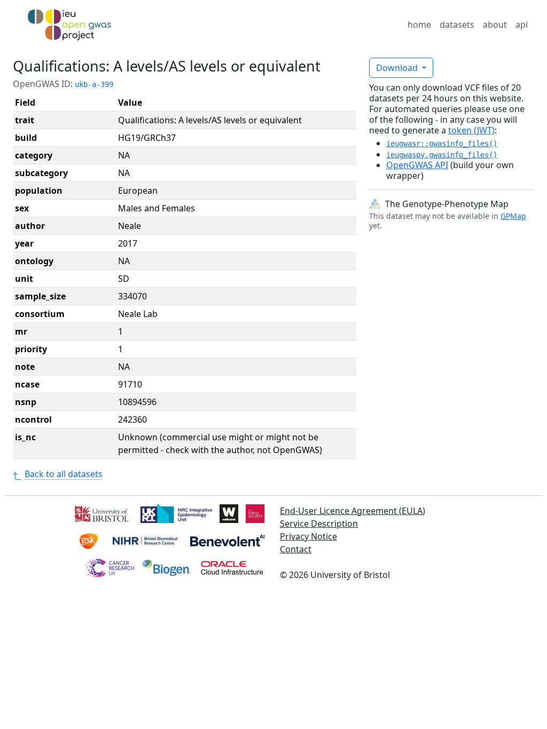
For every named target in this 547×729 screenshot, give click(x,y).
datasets (457, 24)
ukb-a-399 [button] (94, 84)
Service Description (319, 523)
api (521, 24)
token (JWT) (471, 130)
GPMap (513, 216)
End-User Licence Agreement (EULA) (352, 511)
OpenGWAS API (417, 165)
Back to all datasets (64, 474)
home (419, 24)
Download (398, 68)
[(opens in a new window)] (100, 512)
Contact (295, 549)
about (495, 24)
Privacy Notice (308, 536)
